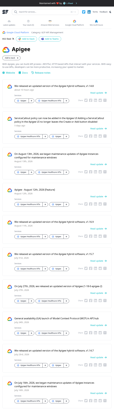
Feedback (103, 12)
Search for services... (27, 12)
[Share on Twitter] (86, 100)
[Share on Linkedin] (95, 100)
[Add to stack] (31, 101)
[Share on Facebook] (90, 100)
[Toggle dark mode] (110, 12)
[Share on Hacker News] (105, 100)
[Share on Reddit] (100, 100)
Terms (95, 12)
